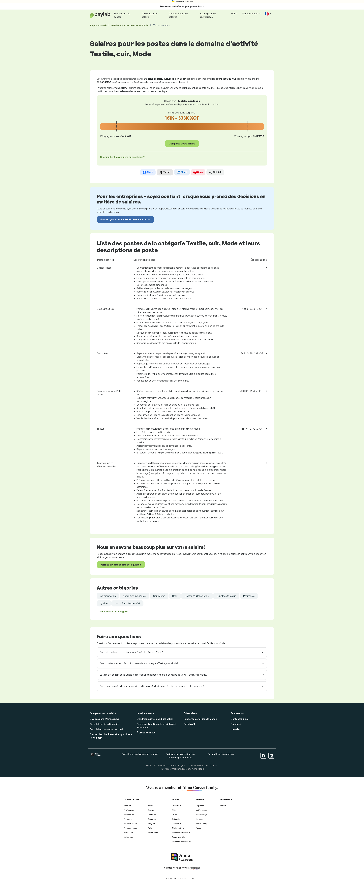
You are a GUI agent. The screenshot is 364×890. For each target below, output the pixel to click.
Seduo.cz (152, 814)
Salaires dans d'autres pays (104, 719)
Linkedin (235, 729)
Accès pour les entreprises (208, 15)
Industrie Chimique (226, 596)
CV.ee (174, 814)
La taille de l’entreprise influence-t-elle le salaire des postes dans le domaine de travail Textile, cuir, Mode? (153, 674)
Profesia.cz (129, 814)
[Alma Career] (182, 857)
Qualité (103, 603)
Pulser (198, 828)
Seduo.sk (152, 819)
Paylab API (189, 724)
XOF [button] (233, 13)
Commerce (159, 596)
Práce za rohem (130, 828)
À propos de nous (146, 732)
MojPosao (200, 806)
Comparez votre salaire (182, 143)
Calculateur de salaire (149, 15)
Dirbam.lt (176, 819)
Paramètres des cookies (221, 754)
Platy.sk (151, 828)
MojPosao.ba (201, 810)
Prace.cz (128, 819)
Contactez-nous (240, 719)
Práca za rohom (130, 823)
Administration (108, 596)
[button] (268, 14)
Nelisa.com (128, 837)
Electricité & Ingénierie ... (197, 596)
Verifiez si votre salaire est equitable (120, 564)
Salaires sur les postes (122, 15)
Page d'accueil (98, 25)
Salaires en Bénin (129, 25)
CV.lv (174, 810)
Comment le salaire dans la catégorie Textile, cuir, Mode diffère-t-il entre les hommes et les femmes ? (152, 686)
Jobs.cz (127, 806)
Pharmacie (249, 596)
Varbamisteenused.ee (181, 841)
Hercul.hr (200, 819)
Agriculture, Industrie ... (134, 596)
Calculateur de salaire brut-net (106, 729)
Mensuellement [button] (250, 13)
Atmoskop (128, 832)
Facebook (236, 724)
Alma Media (198, 768)
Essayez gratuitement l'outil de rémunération (125, 219)
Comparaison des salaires (178, 15)
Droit (174, 596)
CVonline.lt (176, 806)
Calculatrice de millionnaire (104, 724)
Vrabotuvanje (201, 814)
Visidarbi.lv (176, 823)
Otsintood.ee (178, 828)
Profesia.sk (129, 810)
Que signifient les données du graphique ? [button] (122, 157)
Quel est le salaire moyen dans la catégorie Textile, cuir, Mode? (131, 652)
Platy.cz (151, 823)
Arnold (150, 806)
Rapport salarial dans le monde (200, 719)
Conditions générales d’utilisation (155, 719)
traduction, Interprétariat (127, 603)
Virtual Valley (201, 823)
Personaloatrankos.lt (181, 832)
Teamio (151, 810)
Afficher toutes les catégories (113, 611)
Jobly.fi (223, 806)
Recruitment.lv (178, 837)
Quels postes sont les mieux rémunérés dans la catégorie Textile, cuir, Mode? (139, 663)
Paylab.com (153, 832)
